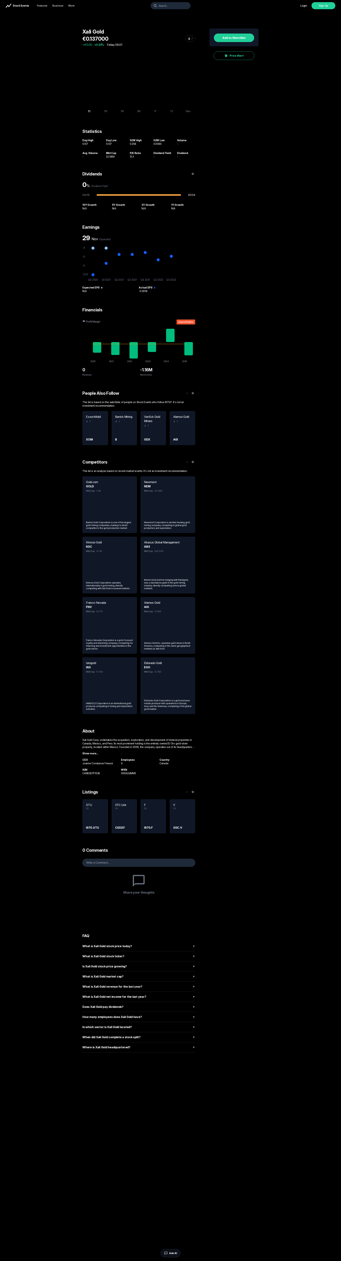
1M (122, 111)
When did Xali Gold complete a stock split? (138, 1037)
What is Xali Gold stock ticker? (138, 956)
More (71, 5)
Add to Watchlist (233, 38)
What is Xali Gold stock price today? (138, 946)
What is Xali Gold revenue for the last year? (138, 986)
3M (139, 111)
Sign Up (323, 5)
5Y (171, 111)
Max (188, 111)
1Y (155, 111)
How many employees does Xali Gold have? (138, 1017)
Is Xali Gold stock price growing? (138, 966)
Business (57, 5)
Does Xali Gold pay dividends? (138, 1007)
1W (105, 111)
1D (89, 111)
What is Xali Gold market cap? (138, 976)
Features (42, 5)
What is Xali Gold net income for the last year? (138, 996)
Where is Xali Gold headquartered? (138, 1047)
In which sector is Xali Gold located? (138, 1027)
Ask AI (173, 1253)
